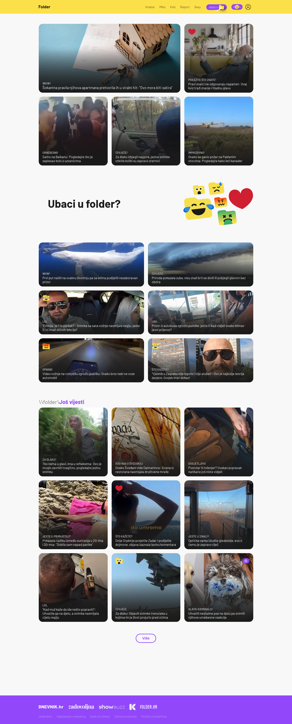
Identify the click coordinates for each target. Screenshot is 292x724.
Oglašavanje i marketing (71, 716)
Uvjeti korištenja (100, 716)
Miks (162, 7)
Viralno (150, 7)
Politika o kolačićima (153, 716)
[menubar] (249, 7)
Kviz (173, 7)
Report (185, 7)
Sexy (197, 7)
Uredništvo (45, 716)
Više (146, 638)
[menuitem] (249, 7)
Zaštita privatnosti (125, 716)
